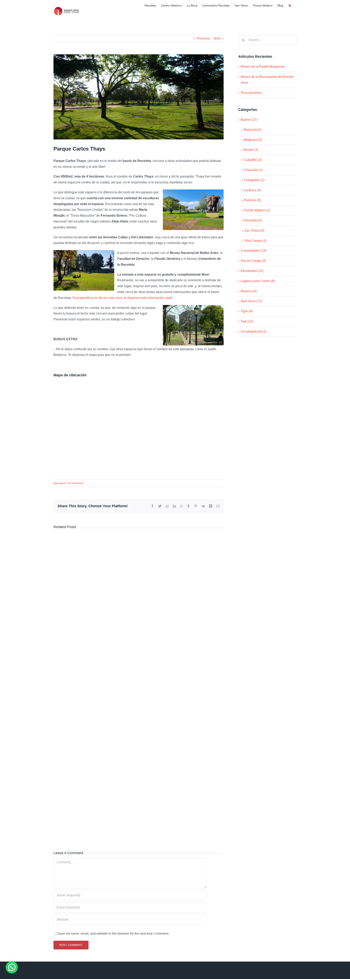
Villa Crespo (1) (255, 240)
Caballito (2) (253, 160)
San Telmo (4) (254, 230)
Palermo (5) (252, 200)
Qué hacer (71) (251, 301)
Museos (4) (249, 291)
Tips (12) (247, 321)
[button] (12, 967)
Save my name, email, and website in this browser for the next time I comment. (113, 933)
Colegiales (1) (254, 180)
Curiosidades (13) (253, 250)
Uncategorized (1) (253, 331)
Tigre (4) (247, 311)
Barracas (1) (253, 129)
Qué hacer (59, 483)
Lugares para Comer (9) (258, 281)
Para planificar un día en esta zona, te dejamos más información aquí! (122, 298)
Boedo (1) (251, 149)
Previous (203, 38)
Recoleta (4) (253, 220)
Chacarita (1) (253, 170)
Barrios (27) (249, 119)
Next (217, 38)
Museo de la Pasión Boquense (263, 66)
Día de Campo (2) (253, 260)
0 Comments (75, 483)
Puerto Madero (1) (257, 210)
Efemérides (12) (252, 271)
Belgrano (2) (253, 139)
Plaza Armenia (251, 92)
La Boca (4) (252, 190)
